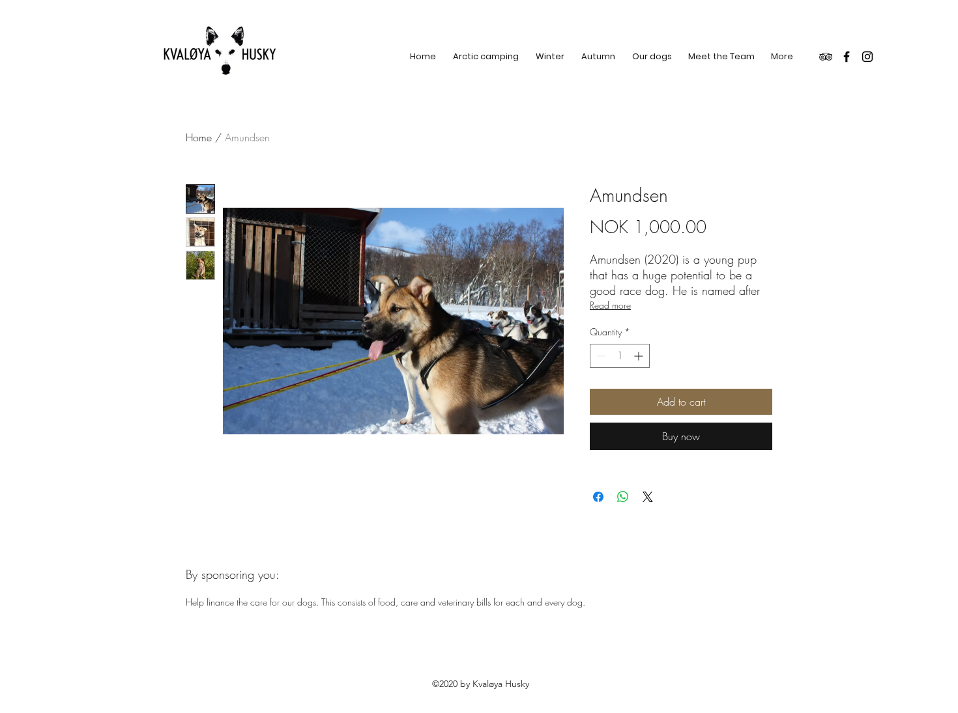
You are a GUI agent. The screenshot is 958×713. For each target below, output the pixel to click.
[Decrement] (600, 355)
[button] (550, 56)
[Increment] (639, 355)
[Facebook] (846, 56)
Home (199, 137)
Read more (610, 305)
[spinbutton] (619, 355)
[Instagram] (867, 56)
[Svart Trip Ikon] (826, 56)
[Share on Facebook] (598, 497)
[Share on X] (648, 497)
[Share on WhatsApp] (623, 497)
